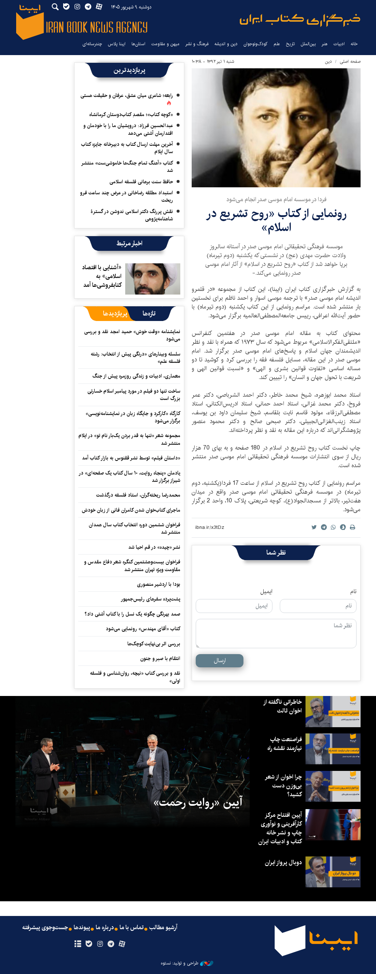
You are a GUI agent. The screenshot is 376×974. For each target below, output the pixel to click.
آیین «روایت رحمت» (197, 802)
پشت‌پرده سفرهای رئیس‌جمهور (150, 599)
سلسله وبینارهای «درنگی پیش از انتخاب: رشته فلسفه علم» (135, 357)
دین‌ (328, 61)
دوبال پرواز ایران (283, 862)
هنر (325, 43)
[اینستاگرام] (99, 944)
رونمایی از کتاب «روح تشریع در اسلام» (276, 220)
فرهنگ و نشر (197, 43)
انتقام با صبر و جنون (160, 658)
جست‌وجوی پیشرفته (45, 927)
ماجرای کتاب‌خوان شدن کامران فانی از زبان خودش (131, 510)
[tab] (149, 313)
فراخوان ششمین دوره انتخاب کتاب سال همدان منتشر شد (134, 528)
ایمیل (266, 591)
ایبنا (300, 20)
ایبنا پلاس (117, 43)
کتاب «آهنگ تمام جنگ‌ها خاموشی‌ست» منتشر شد (127, 166)
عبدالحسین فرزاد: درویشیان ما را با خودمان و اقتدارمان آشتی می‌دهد (128, 129)
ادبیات (339, 43)
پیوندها (82, 927)
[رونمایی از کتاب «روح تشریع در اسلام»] (276, 127)
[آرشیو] (77, 944)
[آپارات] (122, 944)
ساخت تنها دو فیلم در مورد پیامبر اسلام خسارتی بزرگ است (133, 395)
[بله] (88, 944)
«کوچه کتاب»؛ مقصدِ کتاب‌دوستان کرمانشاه (131, 115)
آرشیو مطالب (163, 927)
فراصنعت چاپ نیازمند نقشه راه (284, 744)
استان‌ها (138, 43)
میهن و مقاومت (165, 43)
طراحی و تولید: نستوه (179, 963)
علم (277, 43)
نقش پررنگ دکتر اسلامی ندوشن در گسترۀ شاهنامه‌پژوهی (132, 215)
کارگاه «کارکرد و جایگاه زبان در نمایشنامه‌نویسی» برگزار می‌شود (133, 417)
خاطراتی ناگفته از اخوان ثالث (283, 706)
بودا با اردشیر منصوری (158, 584)
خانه (354, 43)
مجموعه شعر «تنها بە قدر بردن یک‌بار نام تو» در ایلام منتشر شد (129, 439)
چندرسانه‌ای (92, 43)
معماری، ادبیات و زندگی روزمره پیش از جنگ (136, 376)
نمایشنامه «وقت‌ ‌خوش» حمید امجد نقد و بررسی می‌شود (132, 335)
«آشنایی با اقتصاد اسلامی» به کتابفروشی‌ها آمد (102, 276)
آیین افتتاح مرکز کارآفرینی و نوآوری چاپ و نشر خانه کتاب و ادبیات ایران (280, 828)
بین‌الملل (308, 43)
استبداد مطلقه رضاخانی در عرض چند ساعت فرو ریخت (126, 196)
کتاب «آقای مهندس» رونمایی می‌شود (143, 629)
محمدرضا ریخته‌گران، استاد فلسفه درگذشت (138, 495)
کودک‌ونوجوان (255, 43)
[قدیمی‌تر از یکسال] (152, 278)
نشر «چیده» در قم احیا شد (154, 547)
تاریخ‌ (290, 43)
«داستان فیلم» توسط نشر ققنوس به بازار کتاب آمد (131, 458)
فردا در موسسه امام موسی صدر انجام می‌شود (276, 200)
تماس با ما (132, 927)
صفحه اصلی (350, 61)
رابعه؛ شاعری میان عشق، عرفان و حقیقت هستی (126, 95)
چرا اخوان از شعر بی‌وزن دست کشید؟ (283, 786)
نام (353, 591)
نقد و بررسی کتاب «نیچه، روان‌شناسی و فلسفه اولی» (135, 677)
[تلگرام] (111, 944)
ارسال (220, 660)
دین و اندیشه (226, 43)
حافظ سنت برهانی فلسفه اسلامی (141, 182)
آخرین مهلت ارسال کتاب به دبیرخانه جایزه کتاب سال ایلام (127, 148)
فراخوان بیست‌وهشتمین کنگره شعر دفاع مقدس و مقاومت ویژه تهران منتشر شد (132, 565)
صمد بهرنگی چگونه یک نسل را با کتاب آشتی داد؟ (132, 614)
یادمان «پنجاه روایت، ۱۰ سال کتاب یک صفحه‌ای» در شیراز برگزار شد (129, 476)
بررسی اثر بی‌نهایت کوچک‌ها (153, 644)
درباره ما (105, 927)
